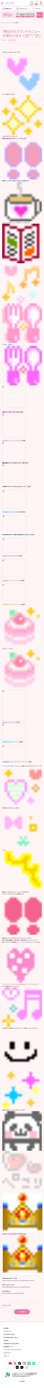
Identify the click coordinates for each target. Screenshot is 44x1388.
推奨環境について (9, 1346)
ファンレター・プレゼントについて (13, 1350)
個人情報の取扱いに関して (11, 1337)
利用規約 (6, 1340)
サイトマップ (7, 1353)
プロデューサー (8, 1331)
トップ (2, 22)
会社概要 (6, 1328)
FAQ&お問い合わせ (9, 1334)
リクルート (6, 1356)
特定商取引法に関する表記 (11, 1343)
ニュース (8, 22)
